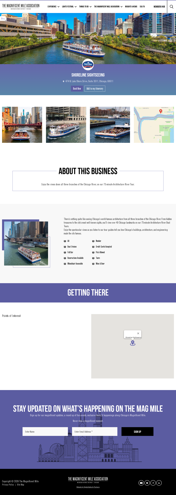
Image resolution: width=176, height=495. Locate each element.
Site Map (20, 485)
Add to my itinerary (95, 88)
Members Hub (158, 8)
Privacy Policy (8, 485)
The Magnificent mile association (106, 6)
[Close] (138, 333)
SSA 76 (142, 6)
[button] (132, 343)
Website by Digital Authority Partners (88, 487)
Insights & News (131, 6)
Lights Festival (68, 6)
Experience (52, 6)
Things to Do (84, 6)
